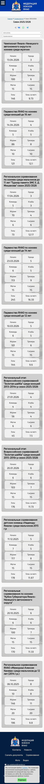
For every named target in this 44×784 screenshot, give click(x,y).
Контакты (16, 750)
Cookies (25, 768)
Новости (28, 750)
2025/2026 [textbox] (6, 33)
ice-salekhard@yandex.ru (16, 764)
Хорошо (22, 780)
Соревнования (19, 18)
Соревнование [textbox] (7, 36)
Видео (26, 760)
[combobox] (22, 32)
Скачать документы (14, 755)
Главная (10, 18)
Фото (17, 760)
